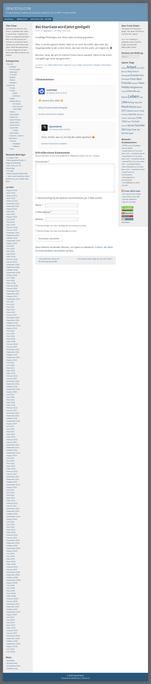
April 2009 (11, 561)
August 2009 (12, 551)
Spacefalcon (55, 126)
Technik (13, 141)
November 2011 (13, 479)
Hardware (16, 143)
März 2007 (11, 628)
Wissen (124, 125)
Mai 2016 (11, 336)
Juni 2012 (11, 461)
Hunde (124, 91)
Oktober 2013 (12, 418)
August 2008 (12, 583)
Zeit (124, 129)
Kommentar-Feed (13, 666)
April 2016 (11, 339)
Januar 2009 (12, 569)
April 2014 (11, 402)
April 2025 (11, 193)
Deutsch (135, 71)
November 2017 (13, 294)
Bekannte (125, 72)
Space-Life (67, 65)
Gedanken (14, 72)
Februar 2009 (12, 567)
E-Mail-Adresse (43, 212)
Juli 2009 (10, 553)
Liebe (141, 97)
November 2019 (13, 235)
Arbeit (131, 67)
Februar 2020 (12, 227)
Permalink (38, 67)
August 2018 (12, 275)
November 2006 (13, 638)
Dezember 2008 (13, 572)
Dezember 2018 (13, 264)
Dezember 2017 (13, 291)
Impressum (22, 19)
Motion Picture (58, 65)
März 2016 (11, 341)
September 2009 (13, 548)
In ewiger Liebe (12, 157)
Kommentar (42, 161)
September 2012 (13, 453)
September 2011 (13, 484)
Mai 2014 (10, 400)
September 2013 (13, 421)
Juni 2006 (11, 652)
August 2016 (12, 328)
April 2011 (11, 498)
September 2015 (13, 357)
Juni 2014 (11, 397)
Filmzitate (16, 104)
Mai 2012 (10, 463)
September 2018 (13, 272)
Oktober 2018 (12, 270)
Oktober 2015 (12, 355)
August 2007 (12, 614)
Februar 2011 (12, 503)
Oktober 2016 (12, 323)
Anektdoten (126, 222)
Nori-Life (10, 64)
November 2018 (13, 267)
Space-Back (14, 114)
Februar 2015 (12, 376)
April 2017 (11, 309)
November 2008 (13, 575)
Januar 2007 (12, 633)
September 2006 (13, 644)
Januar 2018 (12, 288)
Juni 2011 (10, 492)
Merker (12, 80)
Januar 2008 (12, 601)
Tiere (12, 149)
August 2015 (12, 360)
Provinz (12, 112)
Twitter (15, 130)
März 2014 (11, 405)
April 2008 (11, 593)
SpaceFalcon (18, 8)
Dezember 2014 (13, 381)
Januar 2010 (12, 538)
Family (12, 88)
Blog (130, 71)
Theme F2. (85, 678)
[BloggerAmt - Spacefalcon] (127, 219)
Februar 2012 (12, 471)
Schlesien (16, 96)
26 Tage (10, 171)
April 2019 (11, 254)
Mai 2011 (10, 495)
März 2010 (11, 532)
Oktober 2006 (12, 641)
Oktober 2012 (12, 450)
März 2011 (11, 500)
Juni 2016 (11, 333)
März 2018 (11, 283)
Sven (129, 122)
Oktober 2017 (12, 296)
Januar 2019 (12, 262)
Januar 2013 (12, 442)
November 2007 (13, 606)
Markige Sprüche (134, 102)
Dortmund (126, 75)
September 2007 (13, 612)
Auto (143, 68)
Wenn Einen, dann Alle (131, 196)
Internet (131, 91)
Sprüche (132, 114)
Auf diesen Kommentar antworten (51, 114)
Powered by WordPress (70, 678)
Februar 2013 (12, 439)
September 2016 (13, 325)
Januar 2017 (12, 315)
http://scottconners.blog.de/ (53, 107)
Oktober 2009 (12, 545)
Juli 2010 (10, 522)
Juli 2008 (10, 585)
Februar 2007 (12, 630)
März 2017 (11, 312)
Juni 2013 (10, 429)
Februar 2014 (12, 408)
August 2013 (12, 424)
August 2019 (12, 243)
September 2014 (13, 389)
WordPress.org (12, 668)
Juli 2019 (10, 246)
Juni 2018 (11, 278)
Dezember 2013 (13, 413)
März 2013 (11, 437)
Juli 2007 (10, 617)
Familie (135, 75)
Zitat (129, 129)
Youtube (140, 125)
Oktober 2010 (12, 514)
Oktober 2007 (12, 609)
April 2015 (11, 370)
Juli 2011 (10, 490)
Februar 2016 (12, 344)
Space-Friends (15, 120)
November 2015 (13, 352)
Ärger (131, 133)
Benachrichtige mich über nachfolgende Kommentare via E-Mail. (62, 226)
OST (124, 110)
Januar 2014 (12, 410)
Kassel (124, 97)
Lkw (124, 102)
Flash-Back (136, 79)
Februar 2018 (12, 286)
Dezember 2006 (13, 636)
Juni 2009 (11, 556)
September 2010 (13, 516)
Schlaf (141, 111)
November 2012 (13, 447)
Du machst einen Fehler (132, 194)
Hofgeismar (136, 87)
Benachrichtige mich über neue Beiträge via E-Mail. (57, 231)
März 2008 (11, 596)
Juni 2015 (11, 365)
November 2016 (13, 320)
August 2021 (12, 209)
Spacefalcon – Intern (40, 19)
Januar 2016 (12, 347)
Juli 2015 (10, 363)
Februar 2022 (12, 201)
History (12, 90)
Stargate (97, 65)
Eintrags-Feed (12, 663)
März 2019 (11, 256)
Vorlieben (13, 82)
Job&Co (12, 77)
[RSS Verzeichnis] (127, 214)
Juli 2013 (10, 426)
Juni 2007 (11, 620)
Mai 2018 (11, 280)
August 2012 (12, 455)
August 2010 (12, 519)
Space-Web (14, 128)
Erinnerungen (15, 69)
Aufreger (13, 67)
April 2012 (11, 466)
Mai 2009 (11, 559)
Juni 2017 (10, 304)
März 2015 (11, 373)
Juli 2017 (10, 302)
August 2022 (12, 195)
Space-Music (15, 125)
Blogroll (9, 19)
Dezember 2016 (13, 317)
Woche (130, 125)
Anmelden (11, 660)
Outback (129, 111)
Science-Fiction (88, 65)
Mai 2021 (10, 211)
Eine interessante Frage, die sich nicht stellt (95, 259)
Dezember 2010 (13, 508)
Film (141, 75)
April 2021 (11, 214)
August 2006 (12, 646)
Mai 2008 (11, 591)
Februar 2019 (12, 259)
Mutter (132, 106)
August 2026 (12, 190)
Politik (15, 93)
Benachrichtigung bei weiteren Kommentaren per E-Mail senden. (70, 197)
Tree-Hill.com (132, 191)
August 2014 (12, 392)
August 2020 (12, 217)
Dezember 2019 (13, 233)
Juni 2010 (11, 524)
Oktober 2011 (12, 482)
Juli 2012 (10, 458)
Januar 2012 (12, 474)
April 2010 (11, 530)
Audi (138, 68)
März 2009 (11, 564)
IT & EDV (13, 75)
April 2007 (11, 625)
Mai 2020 (11, 222)
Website (39, 219)
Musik (125, 106)
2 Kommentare (106, 65)
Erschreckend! (127, 175)
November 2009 (13, 543)
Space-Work (14, 133)
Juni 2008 (11, 588)
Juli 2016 (10, 331)
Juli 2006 (10, 649)
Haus (141, 83)
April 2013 (11, 434)
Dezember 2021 (13, 203)
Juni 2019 (11, 248)
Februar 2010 (12, 535)
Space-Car (14, 117)
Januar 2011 (12, 506)
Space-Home (14, 122)
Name (39, 204)
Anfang (124, 68)
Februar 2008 (12, 599)
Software (16, 146)
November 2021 (13, 206)
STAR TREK (17, 109)
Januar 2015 (12, 378)
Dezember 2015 (13, 349)
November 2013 (13, 416)
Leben (133, 96)
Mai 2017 (10, 307)
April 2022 (11, 198)
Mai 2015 (10, 368)
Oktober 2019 (12, 238)
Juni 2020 (11, 219)
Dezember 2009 (13, 540)
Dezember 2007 (13, 604)
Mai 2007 (11, 622)
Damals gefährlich (130, 199)
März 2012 (11, 469)
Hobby (50, 65)
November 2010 (13, 511)
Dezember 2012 (13, 445)
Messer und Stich (129, 202)
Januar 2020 (12, 230)
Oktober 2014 (12, 386)
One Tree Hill (18, 106)
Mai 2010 (11, 527)
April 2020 (11, 225)
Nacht (139, 107)
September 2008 (13, 580)
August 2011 (12, 487)
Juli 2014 (10, 394)
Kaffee (138, 91)
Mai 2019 (10, 251)
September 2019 (13, 241)
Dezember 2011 (13, 477)
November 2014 (13, 384)
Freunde (126, 83)
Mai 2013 (10, 431)
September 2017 (13, 299)
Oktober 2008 (12, 577)
